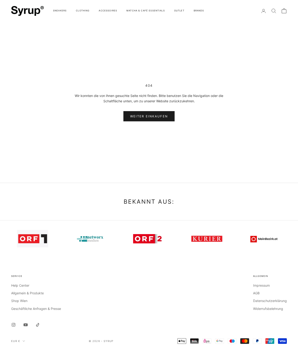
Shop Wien (19, 301)
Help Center (20, 285)
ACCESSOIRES (108, 10)
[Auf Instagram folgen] (13, 324)
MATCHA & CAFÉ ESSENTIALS (145, 10)
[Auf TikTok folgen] (37, 324)
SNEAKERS (60, 10)
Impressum (261, 285)
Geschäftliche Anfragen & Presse (36, 309)
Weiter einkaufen (149, 116)
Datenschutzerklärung (270, 301)
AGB (256, 293)
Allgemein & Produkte (27, 293)
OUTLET (179, 10)
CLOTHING (82, 10)
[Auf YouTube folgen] (25, 324)
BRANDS (199, 10)
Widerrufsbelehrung (268, 309)
